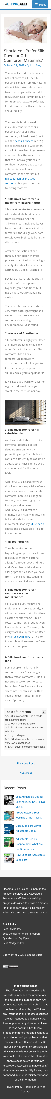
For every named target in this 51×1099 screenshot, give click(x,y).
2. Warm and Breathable (21, 723)
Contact (25, 1091)
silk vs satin (37, 524)
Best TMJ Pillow (12, 928)
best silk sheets (24, 141)
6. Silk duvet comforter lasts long (26, 746)
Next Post (26, 772)
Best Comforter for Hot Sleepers (21, 933)
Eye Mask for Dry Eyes (16, 938)
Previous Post (26, 763)
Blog (38, 65)
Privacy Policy (14, 1086)
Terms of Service (35, 1086)
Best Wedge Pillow (13, 943)
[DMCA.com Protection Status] (10, 966)
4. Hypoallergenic (17, 735)
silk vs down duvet (20, 636)
